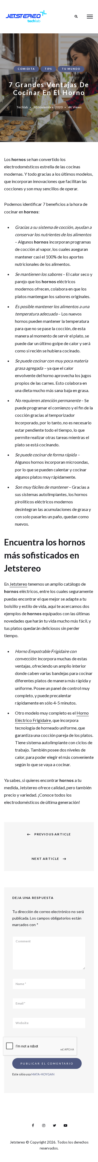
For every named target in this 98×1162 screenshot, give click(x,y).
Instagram (43, 1126)
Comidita (26, 68)
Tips (48, 68)
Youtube (65, 1126)
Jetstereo (18, 583)
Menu (90, 16)
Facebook (33, 1126)
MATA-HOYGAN (42, 1074)
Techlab (22, 107)
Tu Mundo (71, 68)
